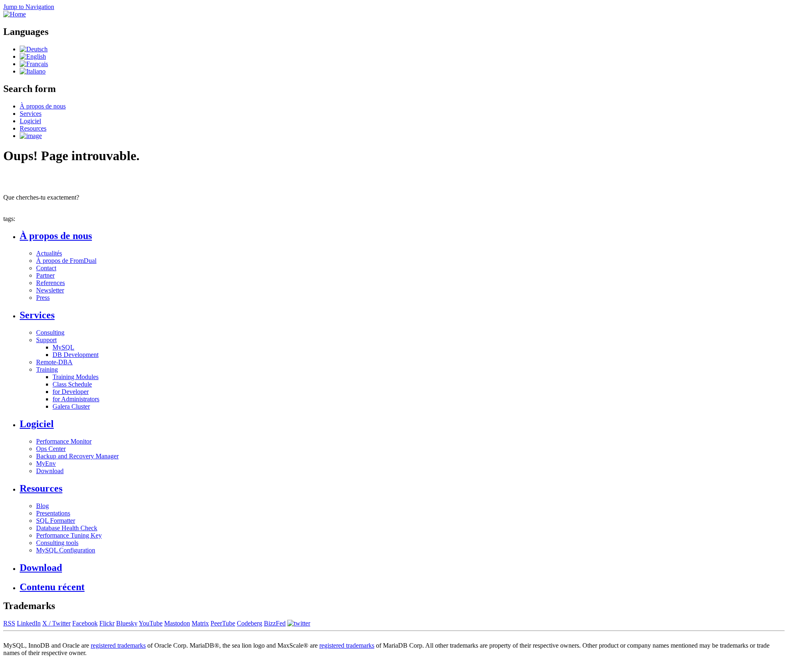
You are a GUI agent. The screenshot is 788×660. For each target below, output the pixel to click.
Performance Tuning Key (69, 535)
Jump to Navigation (28, 6)
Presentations (53, 513)
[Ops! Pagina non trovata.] (33, 71)
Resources (33, 128)
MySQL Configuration (65, 550)
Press (43, 297)
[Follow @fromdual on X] (298, 623)
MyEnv (46, 463)
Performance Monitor (64, 441)
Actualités (49, 253)
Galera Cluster (71, 406)
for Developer (71, 391)
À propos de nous (43, 106)
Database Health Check (66, 527)
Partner (45, 275)
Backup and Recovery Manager (77, 456)
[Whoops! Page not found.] (33, 56)
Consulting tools (57, 542)
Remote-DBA (54, 362)
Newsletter (50, 290)
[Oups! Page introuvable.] (34, 63)
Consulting (50, 332)
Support (46, 339)
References (50, 282)
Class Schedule (72, 384)
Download (50, 470)
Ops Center (51, 448)
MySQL (63, 347)
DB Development (75, 354)
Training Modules (75, 376)
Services (30, 113)
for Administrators (76, 399)
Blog (42, 505)
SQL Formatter (55, 520)
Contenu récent (52, 587)
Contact (46, 267)
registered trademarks (118, 645)
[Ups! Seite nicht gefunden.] (34, 49)
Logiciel (30, 120)
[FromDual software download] (31, 135)
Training (47, 369)
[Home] (14, 14)
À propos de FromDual (66, 260)
